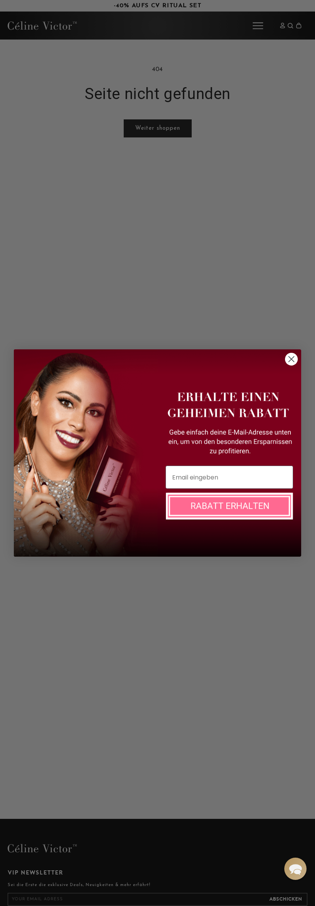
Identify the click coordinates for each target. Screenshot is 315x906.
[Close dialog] (291, 359)
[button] (295, 869)
